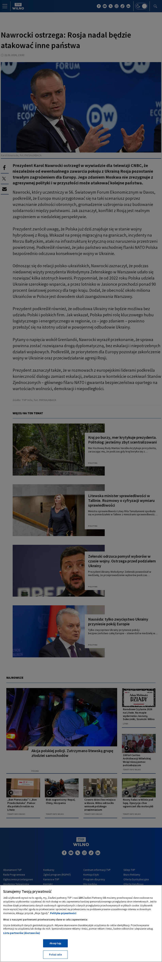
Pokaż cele (55, 954)
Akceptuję (55, 943)
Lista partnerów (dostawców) (21, 933)
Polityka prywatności (63, 913)
